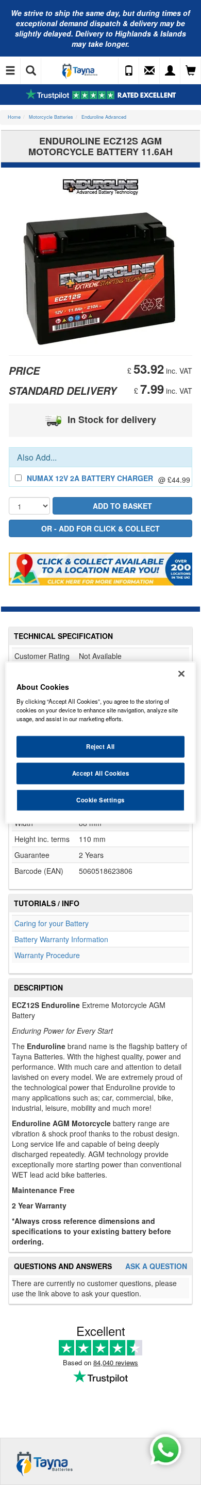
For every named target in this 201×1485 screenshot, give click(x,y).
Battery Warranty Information (61, 939)
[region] (100, 742)
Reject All (100, 746)
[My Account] (170, 71)
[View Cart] (190, 71)
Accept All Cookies (100, 773)
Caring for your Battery (51, 923)
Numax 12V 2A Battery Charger (90, 478)
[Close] (181, 673)
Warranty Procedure (47, 955)
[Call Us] (129, 71)
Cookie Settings (100, 800)
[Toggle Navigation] (10, 71)
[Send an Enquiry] (149, 71)
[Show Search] (31, 71)
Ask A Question (156, 1266)
